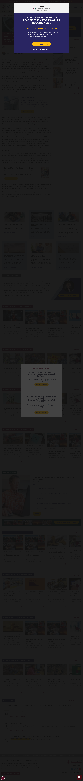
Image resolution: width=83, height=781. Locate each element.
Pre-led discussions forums (38, 36)
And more (33, 39)
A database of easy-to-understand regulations (44, 32)
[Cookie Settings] (3, 778)
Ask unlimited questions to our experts (41, 34)
